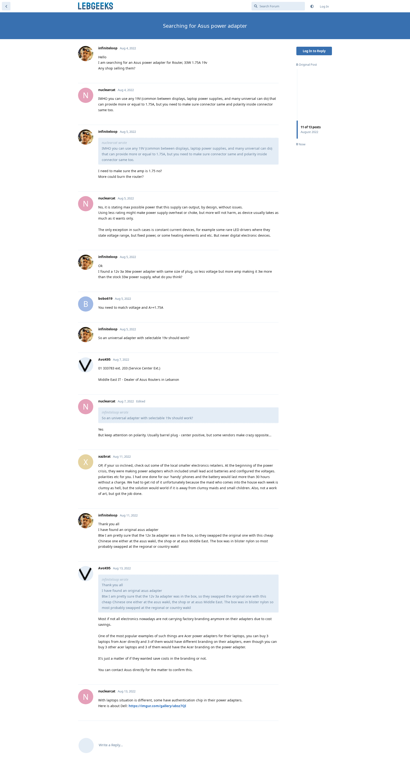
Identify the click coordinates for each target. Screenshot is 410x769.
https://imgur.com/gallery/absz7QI (157, 706)
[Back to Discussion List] (6, 6)
